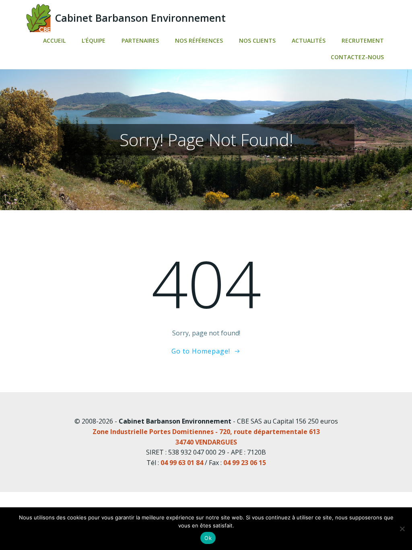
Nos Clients (257, 40)
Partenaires (140, 40)
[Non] (402, 529)
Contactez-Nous (357, 57)
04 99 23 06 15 (244, 462)
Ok (208, 538)
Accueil (54, 40)
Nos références (199, 40)
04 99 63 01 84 (182, 462)
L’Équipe (93, 40)
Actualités (308, 40)
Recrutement (363, 40)
